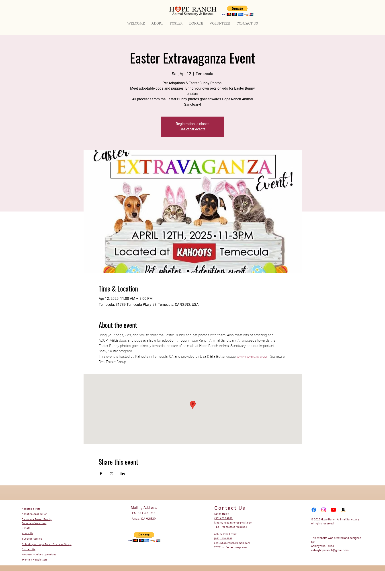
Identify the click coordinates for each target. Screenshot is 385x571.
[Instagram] (324, 510)
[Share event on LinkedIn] (123, 473)
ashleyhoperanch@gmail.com (329, 550)
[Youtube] (333, 510)
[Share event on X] (112, 473)
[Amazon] (343, 510)
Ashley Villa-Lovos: (225, 534)
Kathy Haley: (222, 513)
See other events (192, 129)
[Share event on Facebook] (101, 473)
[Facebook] (314, 510)
